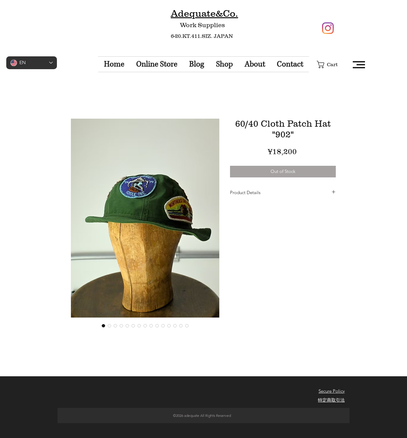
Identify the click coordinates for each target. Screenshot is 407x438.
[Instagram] (328, 28)
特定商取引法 (331, 400)
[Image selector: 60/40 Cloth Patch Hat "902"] (103, 326)
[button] (332, 64)
